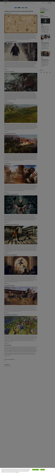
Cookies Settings (35, 469)
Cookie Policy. (17, 472)
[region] (27, 470)
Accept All (42, 469)
